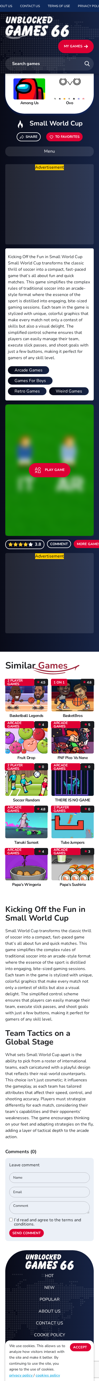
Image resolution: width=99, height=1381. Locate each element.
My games (73, 46)
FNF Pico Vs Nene (73, 758)
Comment (59, 544)
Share (31, 136)
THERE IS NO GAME (72, 800)
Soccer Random (26, 800)
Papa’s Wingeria (26, 885)
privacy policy (21, 1375)
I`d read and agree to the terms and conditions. (47, 1222)
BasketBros (72, 716)
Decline (80, 1358)
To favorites (67, 136)
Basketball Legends (26, 716)
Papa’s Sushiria (73, 885)
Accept (80, 1347)
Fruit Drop (26, 758)
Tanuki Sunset (26, 843)
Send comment (26, 1233)
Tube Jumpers (72, 843)
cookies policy (48, 1375)
